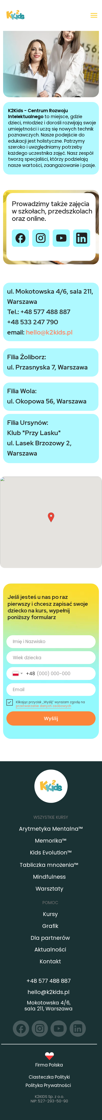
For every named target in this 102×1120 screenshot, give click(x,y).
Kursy (50, 914)
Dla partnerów (50, 938)
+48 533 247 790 (32, 322)
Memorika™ (50, 840)
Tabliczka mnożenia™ (49, 865)
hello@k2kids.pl (49, 332)
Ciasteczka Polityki (49, 1077)
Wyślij (51, 718)
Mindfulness (49, 877)
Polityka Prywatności (48, 1085)
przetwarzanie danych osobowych (43, 706)
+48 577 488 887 (45, 312)
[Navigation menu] (94, 15)
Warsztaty (49, 888)
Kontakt (50, 961)
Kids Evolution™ (51, 852)
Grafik (50, 926)
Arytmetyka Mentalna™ (51, 829)
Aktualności (50, 949)
